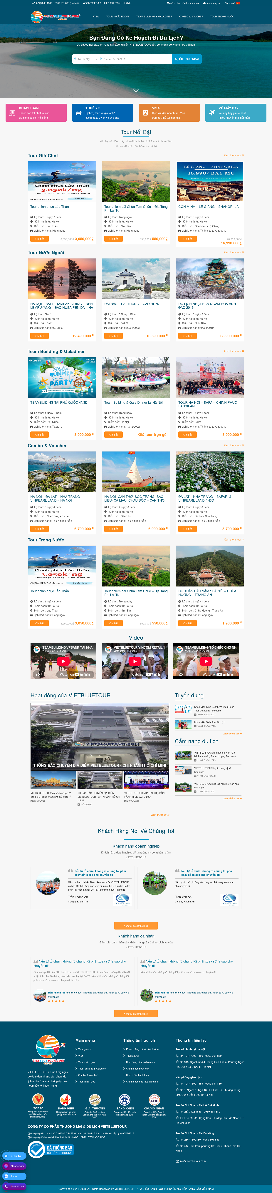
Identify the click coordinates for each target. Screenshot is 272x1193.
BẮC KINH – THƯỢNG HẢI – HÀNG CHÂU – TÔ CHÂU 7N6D (205, 208)
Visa (80, 1055)
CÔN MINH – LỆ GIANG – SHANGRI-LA (134, 207)
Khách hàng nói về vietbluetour (142, 1049)
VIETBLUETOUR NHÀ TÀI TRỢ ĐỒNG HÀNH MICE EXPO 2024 (145, 794)
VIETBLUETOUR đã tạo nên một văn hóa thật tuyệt (216, 785)
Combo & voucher (88, 1075)
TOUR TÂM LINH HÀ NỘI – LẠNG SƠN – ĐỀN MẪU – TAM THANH (209, 592)
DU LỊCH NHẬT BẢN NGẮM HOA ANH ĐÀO (133, 305)
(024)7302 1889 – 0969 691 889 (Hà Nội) (57, 3)
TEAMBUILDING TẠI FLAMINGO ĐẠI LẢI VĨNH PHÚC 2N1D (135, 404)
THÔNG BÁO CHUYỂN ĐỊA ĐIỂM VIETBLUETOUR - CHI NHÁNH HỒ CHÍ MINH (100, 765)
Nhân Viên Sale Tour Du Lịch (209, 722)
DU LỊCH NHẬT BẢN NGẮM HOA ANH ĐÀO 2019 (59, 305)
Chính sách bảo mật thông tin (142, 1081)
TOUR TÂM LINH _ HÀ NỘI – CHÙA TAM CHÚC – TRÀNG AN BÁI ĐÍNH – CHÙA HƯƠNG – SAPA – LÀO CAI (134, 592)
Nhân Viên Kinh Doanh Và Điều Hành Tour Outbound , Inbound (214, 708)
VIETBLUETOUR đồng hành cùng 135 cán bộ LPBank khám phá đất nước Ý (51, 794)
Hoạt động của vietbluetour (140, 1062)
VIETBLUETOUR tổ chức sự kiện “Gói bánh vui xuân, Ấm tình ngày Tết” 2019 (215, 754)
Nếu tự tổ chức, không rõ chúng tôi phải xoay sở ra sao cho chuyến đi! (79, 963)
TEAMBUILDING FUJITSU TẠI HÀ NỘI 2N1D (207, 404)
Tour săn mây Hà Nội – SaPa (51, 497)
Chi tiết (39, 239)
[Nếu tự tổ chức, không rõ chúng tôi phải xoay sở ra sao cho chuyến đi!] (48, 883)
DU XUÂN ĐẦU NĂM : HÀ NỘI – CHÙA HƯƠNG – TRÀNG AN (59, 592)
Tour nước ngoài (86, 1062)
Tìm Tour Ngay (189, 59)
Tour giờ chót (85, 1049)
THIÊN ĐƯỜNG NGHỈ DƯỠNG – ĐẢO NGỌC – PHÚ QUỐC (58, 404)
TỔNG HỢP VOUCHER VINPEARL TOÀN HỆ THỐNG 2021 (135, 498)
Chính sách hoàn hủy (137, 1068)
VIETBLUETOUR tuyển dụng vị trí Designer (212, 770)
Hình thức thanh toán (137, 1075)
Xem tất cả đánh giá (135, 925)
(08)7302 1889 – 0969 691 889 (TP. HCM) (107, 3)
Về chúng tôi (213, 3)
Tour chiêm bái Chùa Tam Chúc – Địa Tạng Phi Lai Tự (62, 208)
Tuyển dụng (132, 1055)
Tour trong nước (86, 1081)
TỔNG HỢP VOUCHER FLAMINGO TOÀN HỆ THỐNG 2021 (209, 498)
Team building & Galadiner (92, 1068)
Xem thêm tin (159, 814)
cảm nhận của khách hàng (184, 3)
